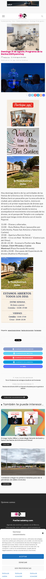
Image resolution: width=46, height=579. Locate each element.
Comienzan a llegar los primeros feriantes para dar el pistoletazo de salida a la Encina (21, 479)
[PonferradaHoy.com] (23, 16)
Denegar (23, 562)
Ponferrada (37, 330)
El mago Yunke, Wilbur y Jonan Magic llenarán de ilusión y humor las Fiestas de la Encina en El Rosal (22, 439)
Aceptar (23, 556)
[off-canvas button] (3, 16)
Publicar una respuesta (13, 397)
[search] (42, 16)
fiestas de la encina (27, 330)
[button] (43, 533)
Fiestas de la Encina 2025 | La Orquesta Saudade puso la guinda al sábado (23, 387)
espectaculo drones (14, 330)
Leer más (6, 444)
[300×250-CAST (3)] (23, 113)
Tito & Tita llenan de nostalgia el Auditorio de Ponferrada (23, 380)
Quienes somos (8, 502)
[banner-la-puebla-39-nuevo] (23, 37)
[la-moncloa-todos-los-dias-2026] (17, 306)
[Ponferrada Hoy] (18, 514)
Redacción (7, 57)
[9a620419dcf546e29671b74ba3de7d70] (23, 172)
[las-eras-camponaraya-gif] (23, 141)
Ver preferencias (23, 568)
